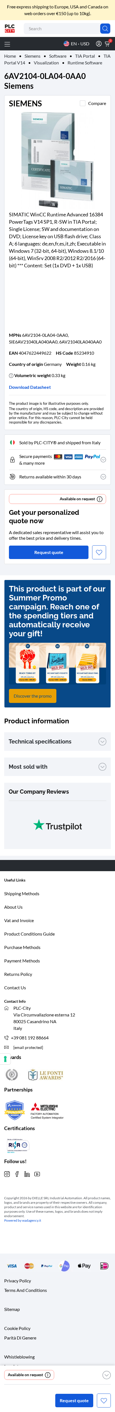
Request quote (74, 1400)
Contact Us (15, 987)
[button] (106, 1375)
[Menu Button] (7, 43)
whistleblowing (19, 1356)
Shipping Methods (21, 893)
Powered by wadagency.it (22, 1220)
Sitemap (12, 1309)
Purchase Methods (22, 947)
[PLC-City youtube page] (37, 1173)
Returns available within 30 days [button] (50, 476)
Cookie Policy (17, 1328)
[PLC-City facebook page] (17, 1173)
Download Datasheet (30, 387)
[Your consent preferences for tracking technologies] (5, 1059)
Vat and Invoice (19, 920)
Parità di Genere (20, 1337)
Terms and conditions (25, 1290)
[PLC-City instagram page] (7, 1173)
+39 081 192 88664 (30, 1037)
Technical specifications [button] (40, 741)
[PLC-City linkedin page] (27, 1173)
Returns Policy (18, 974)
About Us (13, 907)
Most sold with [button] (28, 766)
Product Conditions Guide (29, 933)
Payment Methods (22, 960)
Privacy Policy (17, 1280)
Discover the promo (33, 695)
